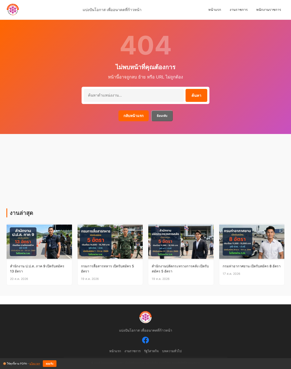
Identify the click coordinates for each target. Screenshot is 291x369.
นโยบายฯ (34, 363)
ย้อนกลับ (162, 115)
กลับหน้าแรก (134, 116)
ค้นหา (196, 95)
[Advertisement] (145, 176)
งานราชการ (239, 9)
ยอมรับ (49, 363)
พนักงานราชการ (268, 9)
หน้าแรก (214, 9)
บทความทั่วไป (172, 351)
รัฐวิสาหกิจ (151, 351)
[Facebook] (145, 341)
